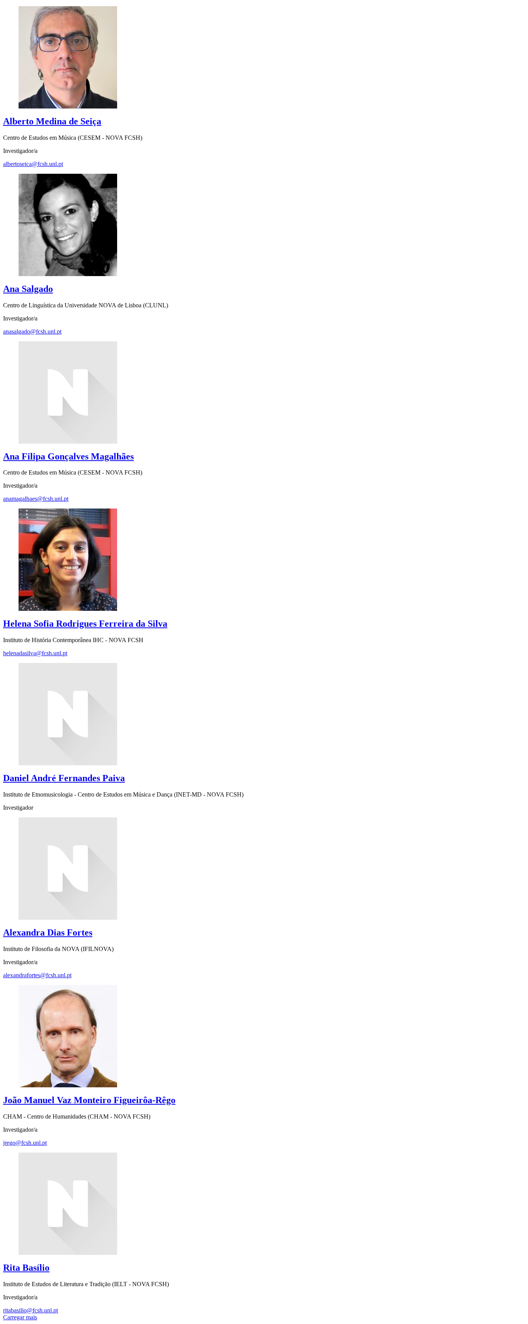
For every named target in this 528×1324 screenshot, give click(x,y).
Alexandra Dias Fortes (47, 932)
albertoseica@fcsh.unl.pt (33, 164)
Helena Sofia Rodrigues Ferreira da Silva (85, 624)
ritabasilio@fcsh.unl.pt (30, 1310)
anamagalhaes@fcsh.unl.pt (35, 498)
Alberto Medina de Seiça (52, 121)
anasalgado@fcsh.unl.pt (32, 331)
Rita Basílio (26, 1268)
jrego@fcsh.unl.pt (25, 1142)
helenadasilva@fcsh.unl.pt (35, 653)
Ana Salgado (28, 289)
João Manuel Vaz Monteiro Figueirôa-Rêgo (89, 1100)
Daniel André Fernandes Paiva (64, 778)
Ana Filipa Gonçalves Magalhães (68, 456)
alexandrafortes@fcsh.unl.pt (37, 975)
